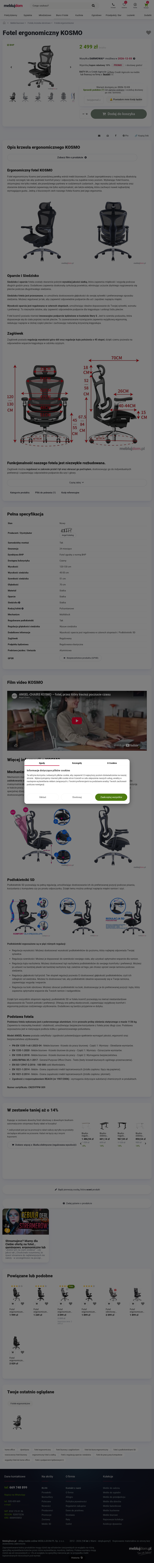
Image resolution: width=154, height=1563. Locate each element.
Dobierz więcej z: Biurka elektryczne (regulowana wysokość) (45, 1145)
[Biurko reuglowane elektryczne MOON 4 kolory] (104, 1125)
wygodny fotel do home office (17, 1460)
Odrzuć (42, 797)
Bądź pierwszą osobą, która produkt (79, 1189)
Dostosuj (77, 797)
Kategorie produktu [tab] (19, 492)
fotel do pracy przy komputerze (109, 1455)
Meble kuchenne (111, 1510)
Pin (126, 135)
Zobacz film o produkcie (70, 157)
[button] (113, 5)
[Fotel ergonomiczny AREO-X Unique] (16, 1343)
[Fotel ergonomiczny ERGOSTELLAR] (65, 1294)
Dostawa (70, 1515)
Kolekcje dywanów (112, 1524)
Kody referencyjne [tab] (70, 492)
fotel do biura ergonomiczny (96, 1450)
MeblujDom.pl (9, 1541)
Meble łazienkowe (112, 1506)
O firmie (70, 1492)
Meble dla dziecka (112, 1501)
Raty (68, 1519)
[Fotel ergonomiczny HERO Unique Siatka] (16, 1294)
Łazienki (131, 15)
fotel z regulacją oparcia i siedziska (76, 1455)
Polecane (46, 1501)
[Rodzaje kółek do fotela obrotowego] (22, 608)
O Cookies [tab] (112, 763)
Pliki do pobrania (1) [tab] (45, 492)
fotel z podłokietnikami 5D (125, 1450)
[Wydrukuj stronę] (108, 136)
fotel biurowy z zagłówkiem (67, 1450)
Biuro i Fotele (62, 15)
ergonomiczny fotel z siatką (44, 1455)
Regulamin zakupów (76, 1506)
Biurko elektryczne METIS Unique (122, 1134)
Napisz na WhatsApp (14, 1494)
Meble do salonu (111, 1488)
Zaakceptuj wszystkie (111, 797)
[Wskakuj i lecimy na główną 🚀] (4, 23)
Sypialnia (28, 15)
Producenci (47, 1510)
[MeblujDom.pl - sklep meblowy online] (13, 5)
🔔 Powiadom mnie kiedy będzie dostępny (126, 99)
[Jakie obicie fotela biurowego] (19, 602)
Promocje (46, 1515)
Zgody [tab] (42, 763)
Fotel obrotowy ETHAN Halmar (110, 1310)
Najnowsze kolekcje (113, 1519)
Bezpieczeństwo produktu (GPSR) (82, 658)
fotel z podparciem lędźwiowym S (49, 1460)
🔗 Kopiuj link (142, 135)
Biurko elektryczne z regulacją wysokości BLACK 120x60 (86, 1134)
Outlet (69, 1524)
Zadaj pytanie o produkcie (79, 1203)
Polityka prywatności (76, 1501)
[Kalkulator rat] (123, 71)
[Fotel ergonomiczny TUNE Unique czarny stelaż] (41, 1294)
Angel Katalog (68, 535)
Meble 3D (46, 1524)
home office (10, 1450)
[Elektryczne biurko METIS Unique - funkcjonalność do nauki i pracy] (122, 1125)
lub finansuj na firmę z (91, 74)
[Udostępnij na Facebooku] (115, 136)
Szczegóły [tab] (77, 763)
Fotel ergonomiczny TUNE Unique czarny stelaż (41, 1310)
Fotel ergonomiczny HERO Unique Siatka (16, 1310)
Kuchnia (79, 15)
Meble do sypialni (112, 1492)
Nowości (46, 1506)
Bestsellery (47, 1497)
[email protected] (20, 1504)
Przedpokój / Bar (113, 15)
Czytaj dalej (75, 482)
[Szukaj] (93, 5)
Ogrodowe (96, 15)
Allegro (69, 1497)
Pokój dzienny (10, 15)
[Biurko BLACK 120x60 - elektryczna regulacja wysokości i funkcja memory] (86, 1125)
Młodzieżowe (45, 15)
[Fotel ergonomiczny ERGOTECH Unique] (89, 1294)
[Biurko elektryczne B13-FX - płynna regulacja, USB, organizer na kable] (140, 1125)
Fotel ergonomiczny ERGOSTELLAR (65, 1310)
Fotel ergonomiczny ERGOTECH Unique (89, 1310)
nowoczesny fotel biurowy (16, 1455)
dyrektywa (24, 1450)
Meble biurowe (110, 1515)
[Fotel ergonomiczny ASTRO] (137, 1294)
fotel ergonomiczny (42, 1450)
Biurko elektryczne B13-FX (140, 1134)
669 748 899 (18, 1487)
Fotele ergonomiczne (20, 1403)
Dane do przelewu (74, 1510)
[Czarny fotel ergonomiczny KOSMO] (12, 97)
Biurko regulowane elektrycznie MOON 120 (104, 1134)
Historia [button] (75, 1557)
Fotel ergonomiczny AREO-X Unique (16, 1359)
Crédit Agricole (98, 71)
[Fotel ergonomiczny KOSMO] (17, 1422)
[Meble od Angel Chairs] (103, 530)
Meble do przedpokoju (114, 1497)
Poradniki (46, 1492)
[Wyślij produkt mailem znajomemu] (99, 136)
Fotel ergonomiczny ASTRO (137, 1310)
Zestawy (46, 1519)
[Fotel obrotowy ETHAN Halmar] (113, 1294)
